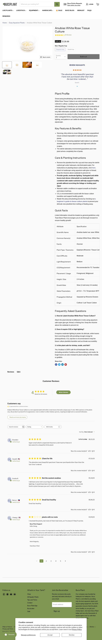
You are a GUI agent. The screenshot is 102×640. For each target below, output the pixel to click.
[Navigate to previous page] (37, 561)
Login (91, 4)
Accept (50, 635)
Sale (28, 611)
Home (4, 23)
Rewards (6, 16)
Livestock (20, 10)
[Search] (57, 4)
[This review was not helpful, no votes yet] (92, 451)
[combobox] (37, 4)
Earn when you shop (73, 5)
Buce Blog (69, 10)
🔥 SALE (59, 10)
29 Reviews (68, 35)
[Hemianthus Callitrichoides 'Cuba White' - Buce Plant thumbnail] (7, 72)
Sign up (57, 611)
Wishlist (80, 10)
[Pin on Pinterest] (65, 364)
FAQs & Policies (7, 627)
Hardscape (47, 10)
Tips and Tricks (32, 600)
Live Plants (7, 10)
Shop (29, 594)
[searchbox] (14, 426)
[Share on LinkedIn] (62, 364)
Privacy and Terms (7, 629)
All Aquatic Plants (33, 597)
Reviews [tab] (10, 372)
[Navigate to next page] (65, 561)
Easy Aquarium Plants (17, 23)
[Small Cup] (71, 51)
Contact (29, 603)
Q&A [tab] (18, 372)
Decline (71, 635)
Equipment (33, 10)
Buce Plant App (32, 605)
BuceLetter (30, 608)
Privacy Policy (77, 629)
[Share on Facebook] (56, 364)
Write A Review (63, 392)
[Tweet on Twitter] (59, 364)
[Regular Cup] (60, 51)
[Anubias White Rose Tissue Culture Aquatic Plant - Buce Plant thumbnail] (7, 65)
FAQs (89, 10)
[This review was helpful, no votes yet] (89, 451)
